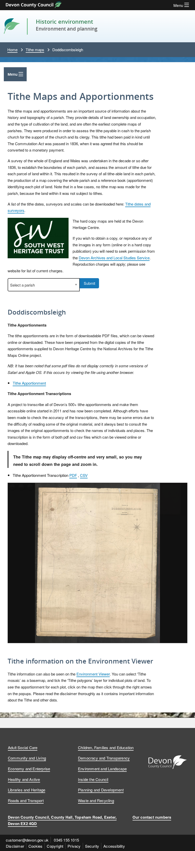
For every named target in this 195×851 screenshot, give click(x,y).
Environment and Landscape (102, 768)
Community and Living (27, 758)
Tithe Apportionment (29, 383)
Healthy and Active (24, 779)
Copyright (55, 846)
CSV (84, 475)
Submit (89, 283)
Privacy (74, 846)
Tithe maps (35, 49)
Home (12, 49)
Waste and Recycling (96, 800)
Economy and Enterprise (29, 768)
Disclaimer (15, 846)
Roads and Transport (26, 800)
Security (92, 846)
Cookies (35, 846)
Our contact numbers (152, 817)
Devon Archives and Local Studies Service (114, 257)
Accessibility (114, 846)
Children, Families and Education (106, 747)
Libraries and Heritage (26, 789)
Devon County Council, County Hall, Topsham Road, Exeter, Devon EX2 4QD (62, 820)
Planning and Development (101, 789)
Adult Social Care (22, 747)
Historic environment (64, 21)
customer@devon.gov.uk (27, 840)
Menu (13, 74)
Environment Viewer (93, 674)
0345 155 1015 (66, 840)
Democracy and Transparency (104, 758)
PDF (73, 475)
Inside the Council (93, 779)
